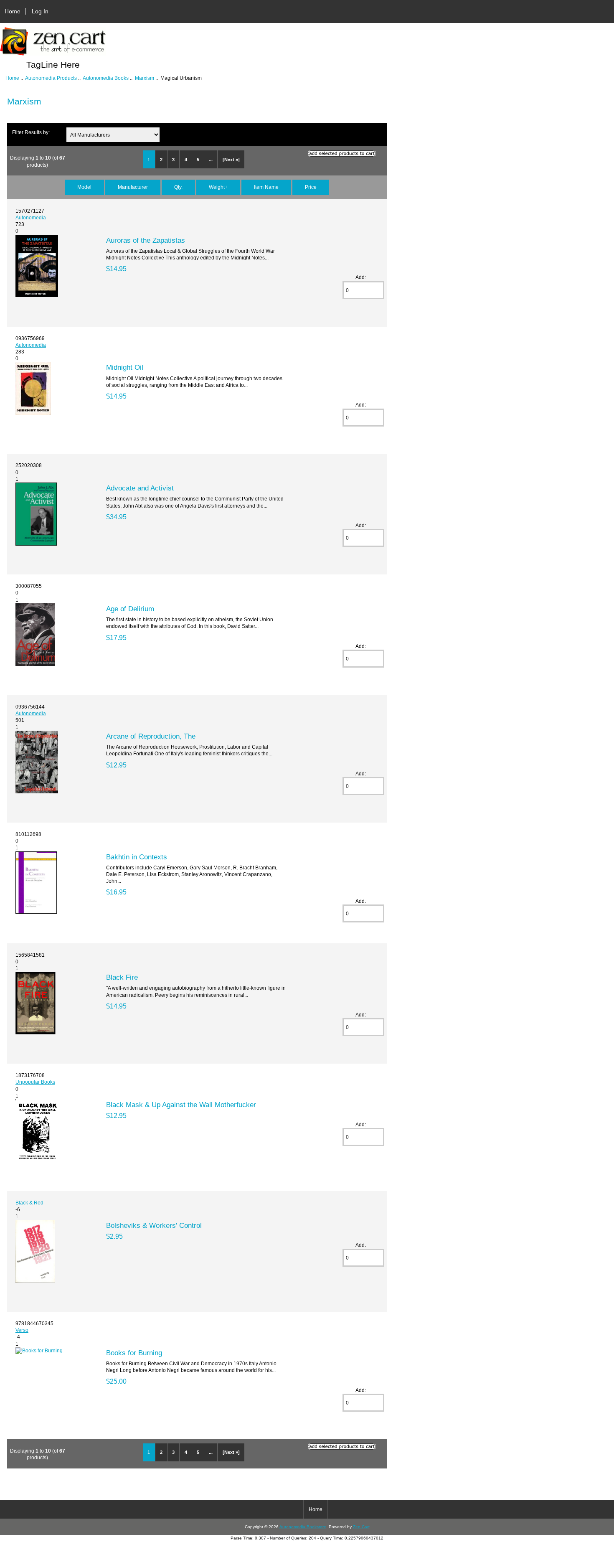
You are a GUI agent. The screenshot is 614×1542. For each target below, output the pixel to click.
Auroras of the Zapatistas (145, 240)
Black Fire (122, 977)
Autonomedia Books (106, 78)
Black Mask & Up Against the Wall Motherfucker (181, 1104)
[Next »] (231, 159)
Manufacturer (133, 187)
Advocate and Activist (140, 488)
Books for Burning (134, 1353)
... (211, 159)
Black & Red (29, 1202)
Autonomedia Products (51, 78)
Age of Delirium (130, 609)
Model (84, 187)
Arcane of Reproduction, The (150, 736)
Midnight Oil (124, 367)
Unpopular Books (35, 1082)
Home (12, 11)
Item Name (266, 187)
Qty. (178, 187)
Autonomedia (30, 217)
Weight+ (218, 187)
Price (311, 187)
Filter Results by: (31, 132)
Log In (40, 11)
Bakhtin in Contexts (136, 857)
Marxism (144, 78)
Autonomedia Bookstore (302, 1526)
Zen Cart (361, 1526)
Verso (21, 1330)
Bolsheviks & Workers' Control (154, 1225)
